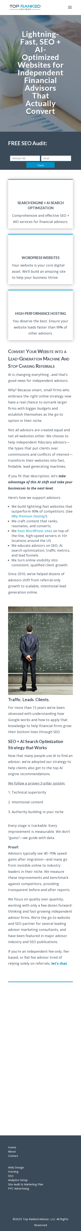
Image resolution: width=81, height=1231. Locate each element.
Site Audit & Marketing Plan (25, 1184)
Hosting (13, 1171)
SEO (11, 1176)
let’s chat (59, 963)
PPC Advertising (18, 1188)
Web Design (16, 1167)
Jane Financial (16, 1128)
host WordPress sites (35, 531)
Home (12, 1147)
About (12, 1151)
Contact (13, 1156)
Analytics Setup (18, 1180)
